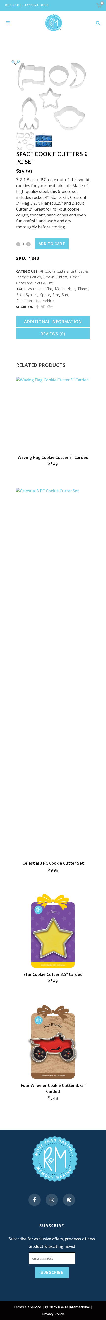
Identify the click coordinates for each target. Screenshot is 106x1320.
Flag (49, 289)
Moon (60, 289)
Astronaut (36, 289)
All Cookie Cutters (54, 271)
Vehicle (48, 300)
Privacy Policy (53, 1314)
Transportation (28, 300)
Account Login (37, 5)
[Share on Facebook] (37, 306)
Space (45, 294)
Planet (83, 289)
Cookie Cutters (55, 277)
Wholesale (13, 5)
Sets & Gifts (44, 283)
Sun (65, 294)
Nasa (71, 289)
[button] (48, 62)
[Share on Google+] (50, 306)
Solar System (27, 294)
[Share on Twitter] (43, 306)
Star (56, 294)
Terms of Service (28, 1307)
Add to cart (52, 243)
